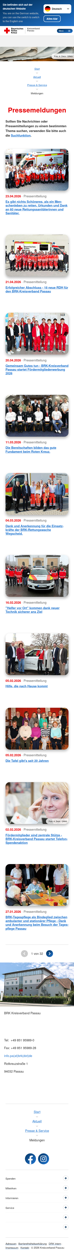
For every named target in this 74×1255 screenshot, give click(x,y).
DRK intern (55, 1243)
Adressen (11, 1243)
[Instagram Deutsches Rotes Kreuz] (43, 1158)
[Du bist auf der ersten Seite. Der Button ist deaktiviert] (24, 953)
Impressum (12, 1247)
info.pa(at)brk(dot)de (18, 1055)
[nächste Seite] (49, 953)
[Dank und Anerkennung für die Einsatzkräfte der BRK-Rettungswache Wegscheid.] (37, 494)
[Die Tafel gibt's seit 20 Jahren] (37, 729)
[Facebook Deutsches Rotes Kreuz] (30, 1158)
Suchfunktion (21, 135)
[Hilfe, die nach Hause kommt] (37, 654)
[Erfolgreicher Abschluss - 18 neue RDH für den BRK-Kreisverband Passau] (37, 255)
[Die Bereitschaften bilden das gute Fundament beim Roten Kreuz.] (37, 416)
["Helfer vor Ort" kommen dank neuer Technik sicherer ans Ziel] (37, 576)
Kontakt (24, 1247)
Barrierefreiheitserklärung (32, 1243)
